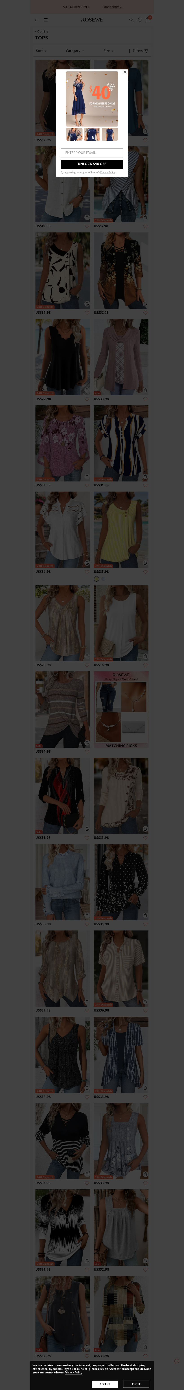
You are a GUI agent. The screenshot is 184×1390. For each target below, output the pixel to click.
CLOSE (136, 1384)
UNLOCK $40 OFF (92, 164)
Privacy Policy (73, 1373)
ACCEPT (104, 1384)
